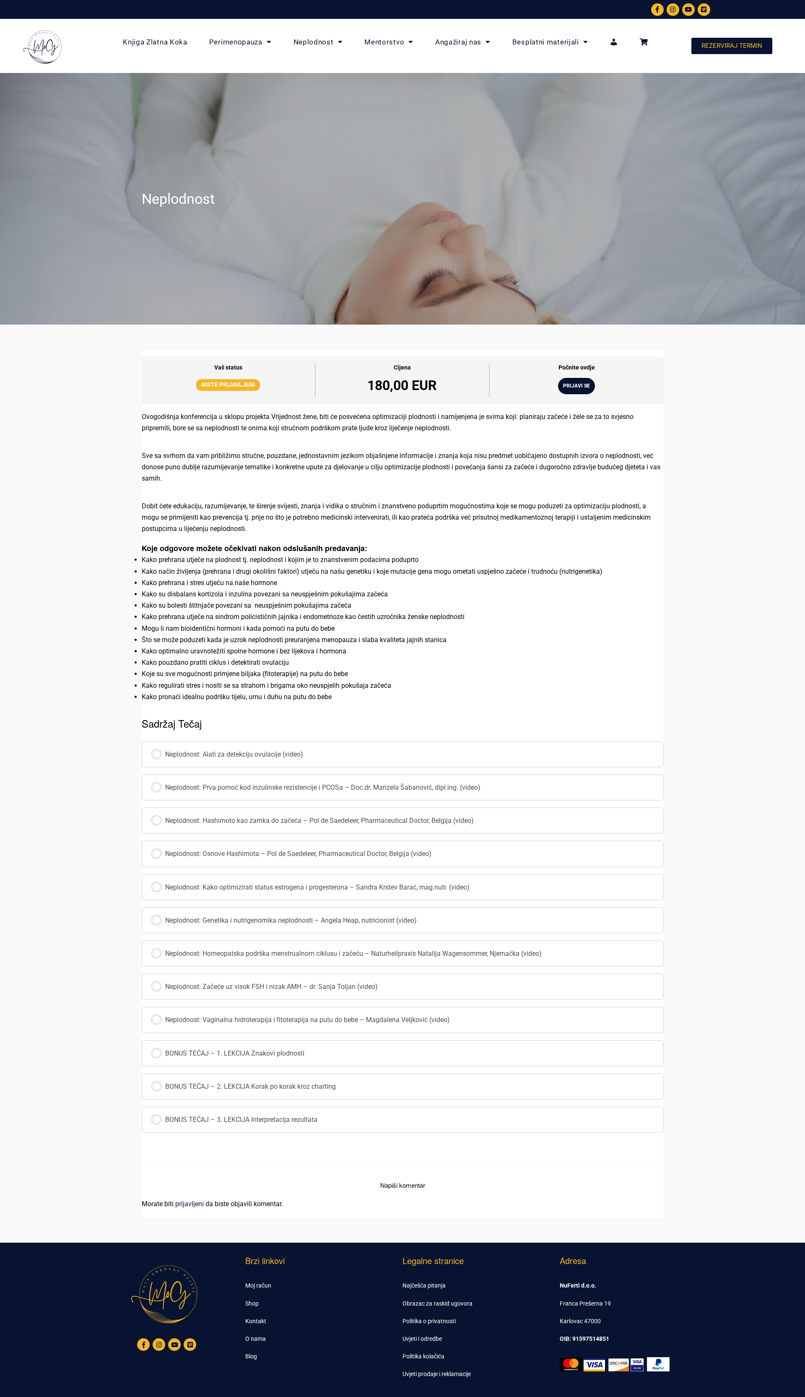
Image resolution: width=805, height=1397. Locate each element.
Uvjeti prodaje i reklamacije (436, 1374)
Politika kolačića (423, 1356)
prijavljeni (189, 1204)
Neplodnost (313, 42)
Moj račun (258, 1285)
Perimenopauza (235, 42)
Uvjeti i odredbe (422, 1338)
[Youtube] (688, 9)
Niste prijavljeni (228, 384)
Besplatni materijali (545, 42)
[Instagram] (673, 9)
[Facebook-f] (657, 9)
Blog (251, 1356)
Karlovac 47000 (580, 1321)
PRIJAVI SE (576, 386)
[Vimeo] (704, 9)
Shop (252, 1303)
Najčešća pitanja (424, 1285)
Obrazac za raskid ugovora (437, 1303)
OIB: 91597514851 (584, 1338)
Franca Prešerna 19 (585, 1303)
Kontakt (255, 1321)
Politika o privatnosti (429, 1321)
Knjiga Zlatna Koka (155, 42)
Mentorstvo (384, 42)
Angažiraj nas (458, 42)
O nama (255, 1338)
